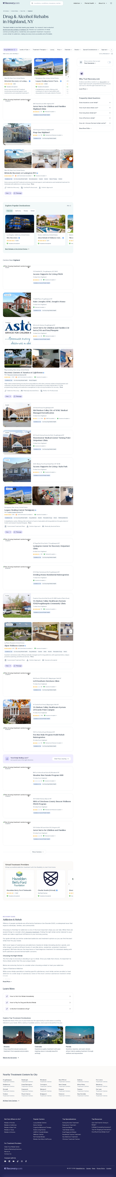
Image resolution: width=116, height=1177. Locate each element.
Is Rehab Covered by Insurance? (101, 1127)
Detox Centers (37, 1125)
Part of (15, 374)
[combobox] (46, 3)
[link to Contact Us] (5, 1161)
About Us (7, 1151)
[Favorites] (111, 3)
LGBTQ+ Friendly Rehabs (40, 1132)
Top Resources (97, 1119)
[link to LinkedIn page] (9, 1161)
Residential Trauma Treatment (71, 1134)
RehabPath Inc (80, 1168)
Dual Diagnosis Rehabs (69, 1132)
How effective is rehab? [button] (87, 118)
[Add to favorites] (29, 101)
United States (14, 11)
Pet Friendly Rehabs (39, 1137)
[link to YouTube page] (13, 1161)
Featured (9, 211)
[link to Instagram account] (22, 1161)
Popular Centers (38, 1119)
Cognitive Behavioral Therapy (42, 1127)
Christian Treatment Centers (71, 1139)
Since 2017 (103, 82)
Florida (26, 211)
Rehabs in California (10, 1125)
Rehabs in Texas (9, 1130)
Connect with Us (10, 1158)
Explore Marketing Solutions (12, 1149)
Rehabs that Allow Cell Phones (42, 1139)
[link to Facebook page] (26, 1161)
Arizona (6, 1047)
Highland (16, 260)
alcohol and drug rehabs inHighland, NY (16, 29)
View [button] (7, 193)
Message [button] (18, 193)
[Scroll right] (111, 49)
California (18, 211)
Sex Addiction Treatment (70, 1137)
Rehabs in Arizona (9, 1132)
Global (32, 211)
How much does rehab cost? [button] (88, 108)
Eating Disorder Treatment (70, 1122)
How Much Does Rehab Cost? (101, 1132)
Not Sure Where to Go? (12, 1119)
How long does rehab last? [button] (88, 113)
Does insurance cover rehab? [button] (88, 102)
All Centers (6, 11)
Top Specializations (69, 1119)
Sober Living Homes (39, 1130)
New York (22, 11)
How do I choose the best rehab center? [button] (92, 123)
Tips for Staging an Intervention (101, 1129)
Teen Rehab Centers (68, 1130)
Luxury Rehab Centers (39, 1122)
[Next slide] (68, 77)
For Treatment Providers (12, 1143)
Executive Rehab (67, 1127)
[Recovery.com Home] (11, 3)
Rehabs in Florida (9, 1122)
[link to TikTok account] (17, 1161)
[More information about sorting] (112, 54)
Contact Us (7, 1154)
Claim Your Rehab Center (11, 1147)
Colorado (38, 1047)
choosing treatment (32, 932)
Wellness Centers (38, 1134)
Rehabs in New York (10, 1127)
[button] (16, 53)
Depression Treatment (69, 1125)
